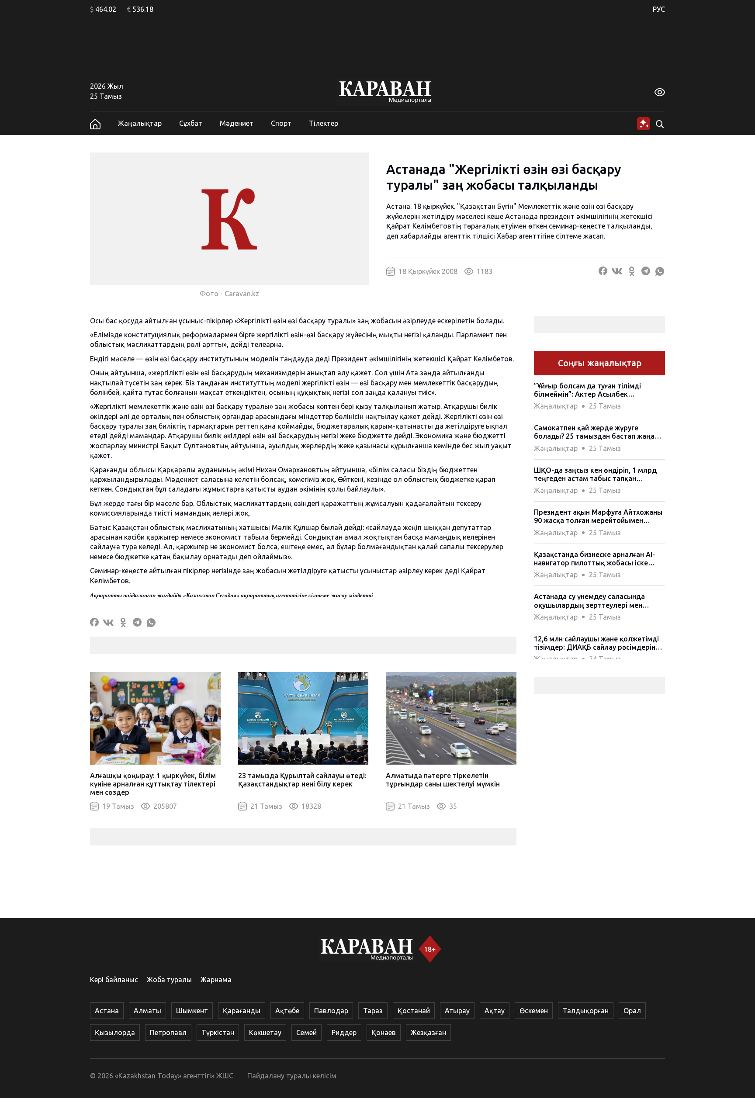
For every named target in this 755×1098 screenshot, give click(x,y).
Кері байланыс (114, 980)
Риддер (344, 1032)
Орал (632, 1011)
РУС (659, 9)
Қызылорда (115, 1032)
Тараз (373, 1011)
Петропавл (168, 1032)
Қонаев (383, 1032)
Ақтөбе (287, 1011)
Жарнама (216, 980)
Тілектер (323, 123)
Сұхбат (190, 123)
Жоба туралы (169, 980)
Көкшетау (265, 1032)
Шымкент (192, 1011)
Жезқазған (428, 1032)
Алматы (147, 1011)
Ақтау (495, 1011)
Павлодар (331, 1011)
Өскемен (533, 1011)
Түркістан (217, 1032)
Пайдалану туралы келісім (291, 1076)
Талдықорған (586, 1011)
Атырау (457, 1011)
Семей (306, 1032)
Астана (107, 1011)
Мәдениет (236, 123)
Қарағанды (241, 1011)
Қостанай (414, 1011)
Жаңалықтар (140, 123)
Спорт (281, 123)
